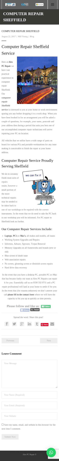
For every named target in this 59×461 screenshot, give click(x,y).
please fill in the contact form (21, 294)
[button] (51, 452)
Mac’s (22, 236)
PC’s (15, 236)
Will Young (23, 36)
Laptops (8, 236)
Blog (32, 36)
